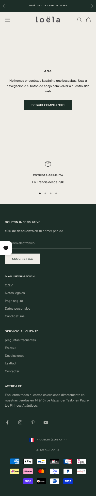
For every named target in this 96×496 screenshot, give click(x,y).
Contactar (12, 371)
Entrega (10, 348)
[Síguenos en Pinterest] (33, 422)
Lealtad (10, 363)
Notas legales (15, 293)
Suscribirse (22, 259)
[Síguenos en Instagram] (20, 422)
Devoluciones (14, 356)
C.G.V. (9, 285)
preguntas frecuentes (20, 340)
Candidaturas (15, 316)
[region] (48, 173)
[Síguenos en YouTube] (45, 422)
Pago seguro (14, 301)
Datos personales (17, 308)
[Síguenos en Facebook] (7, 422)
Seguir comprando (48, 105)
